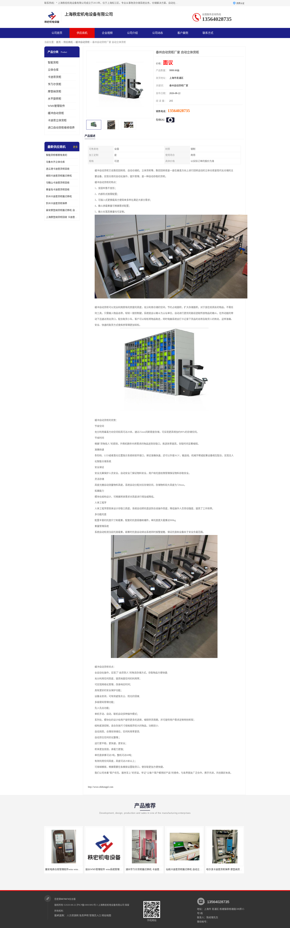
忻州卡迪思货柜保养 (56, 203)
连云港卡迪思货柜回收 (57, 169)
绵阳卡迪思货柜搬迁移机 (59, 175)
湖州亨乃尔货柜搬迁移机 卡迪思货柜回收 (106, 869)
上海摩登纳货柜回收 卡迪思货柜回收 (62, 217)
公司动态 (157, 32)
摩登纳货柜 (54, 91)
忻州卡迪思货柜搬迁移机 (59, 196)
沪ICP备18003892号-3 (87, 905)
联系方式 (208, 32)
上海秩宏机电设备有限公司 (111, 905)
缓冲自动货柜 (83, 42)
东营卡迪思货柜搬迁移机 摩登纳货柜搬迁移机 (230, 869)
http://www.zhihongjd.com (100, 787)
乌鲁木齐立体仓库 (55, 162)
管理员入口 (95, 915)
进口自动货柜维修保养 (61, 127)
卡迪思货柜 (54, 77)
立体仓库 (53, 69)
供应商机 (82, 32)
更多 (75, 147)
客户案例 (182, 32)
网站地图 (106, 915)
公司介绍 (132, 32)
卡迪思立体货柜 (57, 120)
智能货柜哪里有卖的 (56, 155)
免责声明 (84, 915)
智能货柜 (53, 62)
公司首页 (57, 32)
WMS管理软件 (56, 105)
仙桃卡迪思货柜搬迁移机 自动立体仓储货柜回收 (151, 869)
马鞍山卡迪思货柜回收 (57, 182)
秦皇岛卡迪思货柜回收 (57, 189)
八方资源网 (73, 915)
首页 (58, 42)
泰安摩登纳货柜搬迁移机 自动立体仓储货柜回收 (62, 210)
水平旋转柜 (54, 98)
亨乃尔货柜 (54, 84)
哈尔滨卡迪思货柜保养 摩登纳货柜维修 (186, 869)
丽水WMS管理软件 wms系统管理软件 (64, 869)
